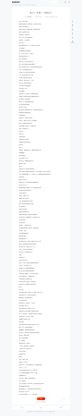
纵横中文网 (16, 5)
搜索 (59, 2)
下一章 (60, 407)
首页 (13, 4)
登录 (65, 2)
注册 (69, 2)
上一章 (21, 407)
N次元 (16, 4)
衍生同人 (19, 4)
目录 (41, 407)
